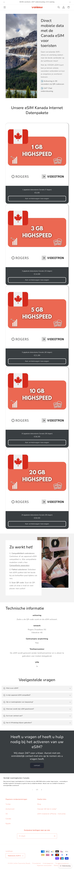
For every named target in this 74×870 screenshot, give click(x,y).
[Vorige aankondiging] (4, 2)
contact (37, 765)
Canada (8, 819)
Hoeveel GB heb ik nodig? (47, 809)
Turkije (8, 804)
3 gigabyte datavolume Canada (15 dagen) (37, 271)
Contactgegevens (48, 863)
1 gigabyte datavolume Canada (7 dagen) (37, 190)
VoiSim (15, 863)
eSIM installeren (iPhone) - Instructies (51, 814)
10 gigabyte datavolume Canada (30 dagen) (37, 434)
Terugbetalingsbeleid (61, 863)
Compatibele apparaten (19, 565)
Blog (39, 804)
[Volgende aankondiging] (70, 2)
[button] (4, 7)
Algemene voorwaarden (44, 865)
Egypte (8, 823)
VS (7, 814)
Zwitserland (10, 809)
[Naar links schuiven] (32, 790)
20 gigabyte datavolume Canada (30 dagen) (37, 515)
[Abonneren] (54, 836)
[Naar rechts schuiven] (41, 790)
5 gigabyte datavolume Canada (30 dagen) (37, 352)
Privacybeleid (36, 863)
